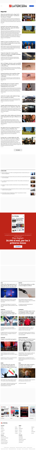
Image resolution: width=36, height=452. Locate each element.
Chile (2, 282)
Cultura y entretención (23, 337)
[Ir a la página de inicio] (18, 6)
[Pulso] (14, 417)
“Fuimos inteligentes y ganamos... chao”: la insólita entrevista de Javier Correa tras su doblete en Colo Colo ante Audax (26, 328)
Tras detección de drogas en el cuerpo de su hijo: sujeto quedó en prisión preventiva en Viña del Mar (9, 305)
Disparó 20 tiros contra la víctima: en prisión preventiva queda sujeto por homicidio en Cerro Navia (8, 300)
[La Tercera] (5, 417)
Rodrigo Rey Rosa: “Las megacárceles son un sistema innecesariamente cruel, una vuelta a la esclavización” (27, 359)
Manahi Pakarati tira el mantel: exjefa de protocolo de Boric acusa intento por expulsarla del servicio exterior (10, 85)
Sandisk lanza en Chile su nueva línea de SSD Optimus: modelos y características (9, 358)
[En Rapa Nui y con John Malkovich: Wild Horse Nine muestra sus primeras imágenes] (28, 140)
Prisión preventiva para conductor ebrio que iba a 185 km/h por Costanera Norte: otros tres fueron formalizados (16, 177)
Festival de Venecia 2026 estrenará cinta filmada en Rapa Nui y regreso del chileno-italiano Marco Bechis (10, 28)
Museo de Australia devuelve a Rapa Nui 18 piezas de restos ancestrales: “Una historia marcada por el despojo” (10, 15)
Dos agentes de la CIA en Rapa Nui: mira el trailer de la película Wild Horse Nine (10, 128)
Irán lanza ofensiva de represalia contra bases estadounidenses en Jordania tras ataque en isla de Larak (9, 366)
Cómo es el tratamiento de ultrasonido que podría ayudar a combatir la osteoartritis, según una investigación (8, 313)
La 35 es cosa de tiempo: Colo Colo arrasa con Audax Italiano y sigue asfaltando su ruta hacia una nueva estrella (27, 333)
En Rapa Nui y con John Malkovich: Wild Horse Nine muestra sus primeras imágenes (10, 138)
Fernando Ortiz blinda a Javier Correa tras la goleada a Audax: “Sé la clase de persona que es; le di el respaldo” (27, 312)
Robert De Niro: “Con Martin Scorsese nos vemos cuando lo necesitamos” (27, 340)
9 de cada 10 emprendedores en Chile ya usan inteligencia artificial (27, 285)
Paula (20, 363)
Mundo (2, 363)
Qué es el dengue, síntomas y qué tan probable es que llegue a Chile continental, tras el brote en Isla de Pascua (11, 64)
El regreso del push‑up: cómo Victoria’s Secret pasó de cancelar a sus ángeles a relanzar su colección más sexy (9, 333)
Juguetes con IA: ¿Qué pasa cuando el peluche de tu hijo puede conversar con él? (27, 380)
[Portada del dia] (18, 232)
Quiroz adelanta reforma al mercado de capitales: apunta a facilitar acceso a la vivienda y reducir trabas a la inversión (27, 300)
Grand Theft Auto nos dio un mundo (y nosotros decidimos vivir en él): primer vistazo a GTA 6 (9, 354)
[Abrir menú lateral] (1, 6)
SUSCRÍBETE (18, 246)
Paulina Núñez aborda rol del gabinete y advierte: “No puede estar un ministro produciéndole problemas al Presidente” (14, 193)
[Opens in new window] (24, 417)
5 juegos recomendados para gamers (8, 339)
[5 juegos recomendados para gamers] (9, 346)
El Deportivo (21, 309)
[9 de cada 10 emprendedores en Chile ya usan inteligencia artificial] (27, 293)
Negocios (20, 282)
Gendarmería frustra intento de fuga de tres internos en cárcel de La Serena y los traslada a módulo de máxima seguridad (16, 189)
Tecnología (3, 337)
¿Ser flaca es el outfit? (22, 383)
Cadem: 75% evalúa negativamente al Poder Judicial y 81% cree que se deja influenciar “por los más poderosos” (9, 286)
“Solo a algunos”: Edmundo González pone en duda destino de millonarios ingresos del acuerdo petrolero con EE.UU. (9, 384)
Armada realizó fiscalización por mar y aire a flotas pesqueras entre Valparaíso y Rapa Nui (10, 106)
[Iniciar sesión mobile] (34, 6)
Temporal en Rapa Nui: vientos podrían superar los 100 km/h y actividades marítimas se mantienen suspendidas (11, 54)
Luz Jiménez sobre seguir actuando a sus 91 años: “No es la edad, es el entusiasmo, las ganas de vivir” (15, 181)
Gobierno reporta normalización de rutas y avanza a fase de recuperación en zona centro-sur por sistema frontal (11, 43)
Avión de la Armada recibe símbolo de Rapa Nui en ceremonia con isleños (10, 97)
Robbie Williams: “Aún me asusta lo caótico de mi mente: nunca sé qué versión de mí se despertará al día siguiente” (27, 354)
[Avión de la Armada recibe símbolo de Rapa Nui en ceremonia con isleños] (28, 99)
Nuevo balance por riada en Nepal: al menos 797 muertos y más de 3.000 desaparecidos (8, 380)
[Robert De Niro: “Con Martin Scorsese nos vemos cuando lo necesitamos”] (27, 346)
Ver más (18, 150)
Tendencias (3, 309)
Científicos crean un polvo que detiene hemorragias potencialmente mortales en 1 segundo (8, 328)
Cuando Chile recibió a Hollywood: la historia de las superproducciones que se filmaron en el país (11, 117)
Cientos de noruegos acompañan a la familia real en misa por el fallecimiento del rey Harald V (15, 185)
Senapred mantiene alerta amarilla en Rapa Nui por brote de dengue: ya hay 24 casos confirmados (10, 75)
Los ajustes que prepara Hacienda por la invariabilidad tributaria (26, 305)
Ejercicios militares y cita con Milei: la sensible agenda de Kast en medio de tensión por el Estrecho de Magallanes (15, 173)
